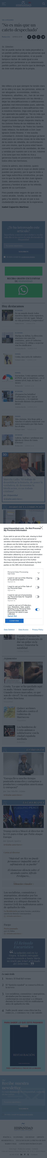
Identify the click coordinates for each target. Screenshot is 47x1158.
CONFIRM (14, 621)
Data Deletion (9, 630)
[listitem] (23, 573)
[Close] (42, 528)
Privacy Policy (37, 630)
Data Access (23, 630)
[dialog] (23, 579)
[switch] (37, 579)
